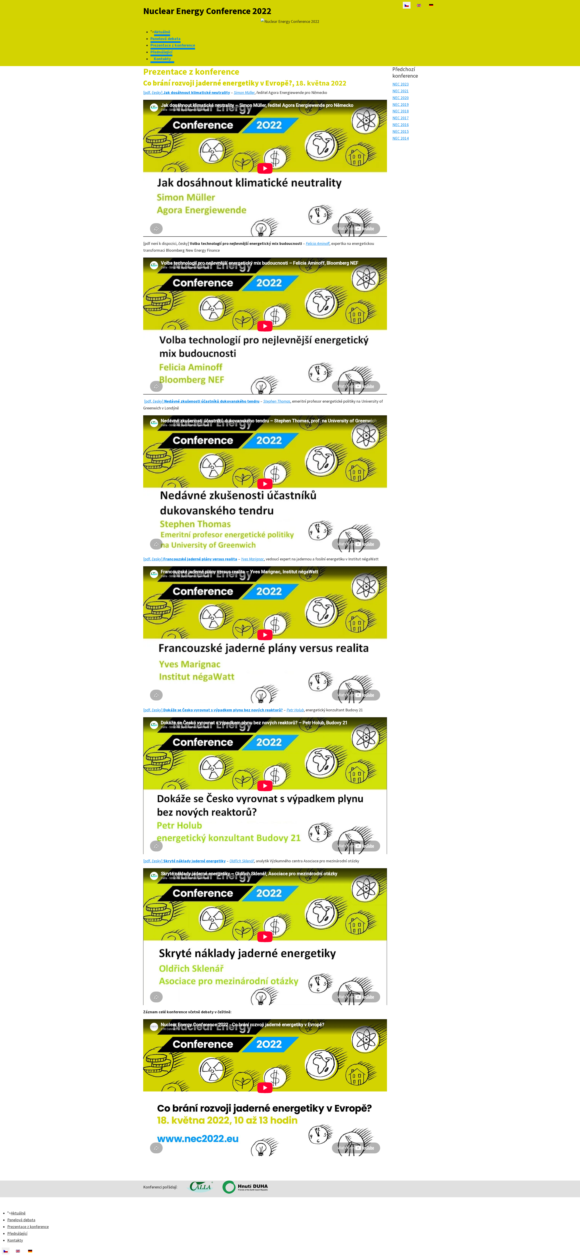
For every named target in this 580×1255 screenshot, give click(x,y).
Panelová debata (165, 38)
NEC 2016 (400, 124)
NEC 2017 (400, 117)
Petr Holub (295, 710)
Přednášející (161, 52)
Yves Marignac (252, 559)
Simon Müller (244, 92)
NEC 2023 (400, 84)
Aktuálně (162, 31)
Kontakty (162, 58)
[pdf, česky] (186, 92)
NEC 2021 (400, 90)
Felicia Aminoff (317, 243)
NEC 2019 (400, 104)
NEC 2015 (400, 131)
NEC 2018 (400, 111)
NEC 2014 (400, 138)
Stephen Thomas (276, 401)
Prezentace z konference (172, 45)
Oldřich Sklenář (242, 860)
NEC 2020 (400, 97)
